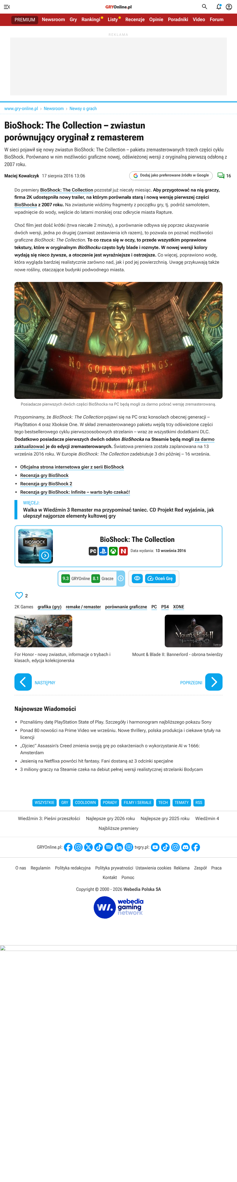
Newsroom (53, 20)
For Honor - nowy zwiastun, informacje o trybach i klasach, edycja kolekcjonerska (65, 653)
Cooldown (85, 802)
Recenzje (135, 20)
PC (154, 606)
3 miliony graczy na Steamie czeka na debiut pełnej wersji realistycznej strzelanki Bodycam (111, 769)
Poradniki (178, 20)
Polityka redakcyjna (72, 868)
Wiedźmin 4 (207, 818)
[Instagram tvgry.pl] (175, 847)
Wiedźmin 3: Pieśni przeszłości (49, 818)
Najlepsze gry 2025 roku (165, 818)
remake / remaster (83, 606)
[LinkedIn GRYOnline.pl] (118, 847)
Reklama (182, 868)
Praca (216, 868)
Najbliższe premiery (118, 828)
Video (199, 20)
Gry (73, 20)
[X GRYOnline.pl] (88, 847)
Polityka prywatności (114, 868)
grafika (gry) (50, 606)
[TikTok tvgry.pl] (165, 847)
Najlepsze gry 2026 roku (110, 818)
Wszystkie (44, 802)
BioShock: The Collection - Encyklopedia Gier (118, 546)
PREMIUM (25, 20)
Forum (217, 20)
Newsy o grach (83, 108)
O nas (20, 868)
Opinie (156, 20)
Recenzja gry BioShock (44, 475)
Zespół (200, 868)
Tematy (182, 802)
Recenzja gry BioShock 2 (46, 483)
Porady (110, 802)
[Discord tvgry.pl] (185, 847)
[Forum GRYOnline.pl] (129, 847)
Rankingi (91, 20)
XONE (178, 606)
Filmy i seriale (137, 802)
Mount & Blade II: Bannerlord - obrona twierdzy (172, 653)
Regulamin (40, 868)
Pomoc (127, 877)
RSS (199, 802)
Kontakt (110, 877)
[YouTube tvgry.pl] (155, 847)
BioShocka (25, 204)
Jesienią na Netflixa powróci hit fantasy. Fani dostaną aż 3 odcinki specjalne (96, 761)
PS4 (165, 606)
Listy (113, 20)
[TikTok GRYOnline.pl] (98, 847)
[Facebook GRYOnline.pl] (68, 847)
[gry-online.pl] (118, 7)
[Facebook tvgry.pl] (195, 847)
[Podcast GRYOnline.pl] (108, 847)
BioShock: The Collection (66, 190)
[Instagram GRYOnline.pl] (78, 847)
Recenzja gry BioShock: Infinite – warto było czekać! (75, 492)
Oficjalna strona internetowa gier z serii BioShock (72, 467)
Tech (163, 802)
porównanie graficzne (126, 606)
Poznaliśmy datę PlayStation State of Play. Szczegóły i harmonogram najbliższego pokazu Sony (115, 722)
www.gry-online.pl (21, 108)
